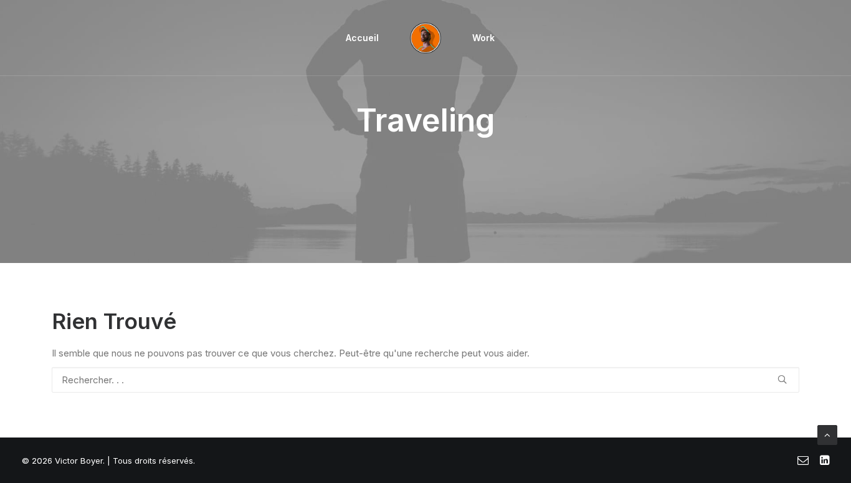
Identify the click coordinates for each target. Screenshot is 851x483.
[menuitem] (362, 38)
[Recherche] (425, 380)
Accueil (362, 37)
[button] (782, 379)
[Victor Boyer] (425, 38)
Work (483, 37)
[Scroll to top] (827, 434)
